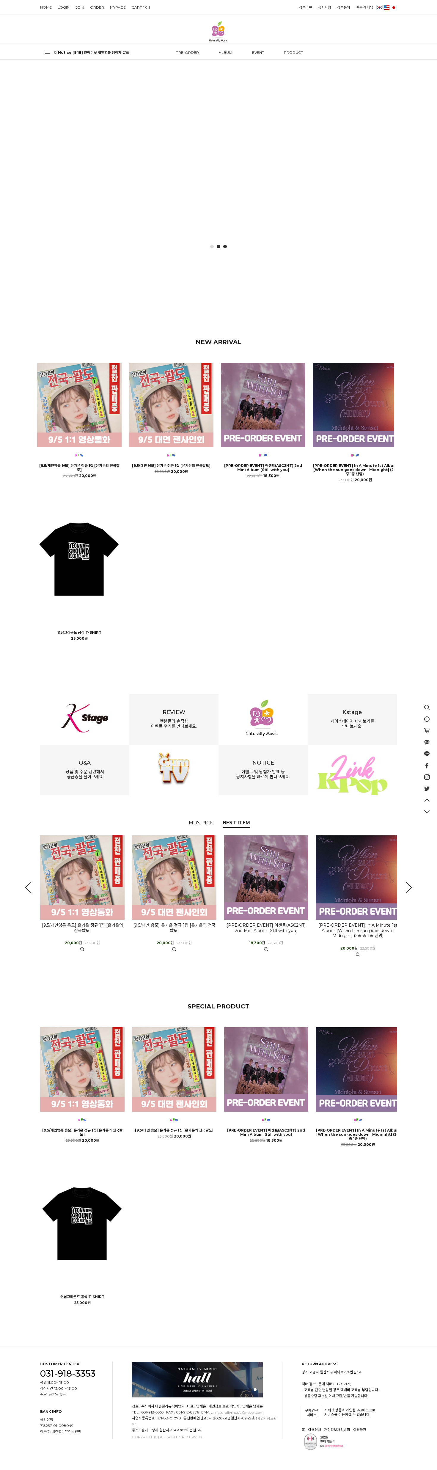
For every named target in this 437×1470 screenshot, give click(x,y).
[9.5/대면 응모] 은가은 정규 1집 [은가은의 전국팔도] (171, 466)
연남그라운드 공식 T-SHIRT (79, 632)
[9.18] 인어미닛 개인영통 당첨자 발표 (101, 52)
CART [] (141, 7)
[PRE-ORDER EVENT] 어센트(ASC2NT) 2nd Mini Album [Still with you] (263, 468)
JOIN (80, 7)
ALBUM (225, 52)
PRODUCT (293, 52)
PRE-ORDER (187, 52)
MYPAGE (118, 7)
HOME (46, 7)
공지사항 (324, 7)
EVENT (258, 52)
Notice (65, 52)
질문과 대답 (364, 7)
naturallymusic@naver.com (239, 1413)
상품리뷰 (305, 7)
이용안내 (314, 1430)
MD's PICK (201, 823)
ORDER (97, 7)
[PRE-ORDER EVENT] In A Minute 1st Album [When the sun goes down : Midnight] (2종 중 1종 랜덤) (355, 470)
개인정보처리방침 (337, 1430)
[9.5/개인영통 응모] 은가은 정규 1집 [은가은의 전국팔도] (79, 468)
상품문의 (343, 7)
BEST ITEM (236, 823)
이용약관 (359, 1430)
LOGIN (64, 7)
